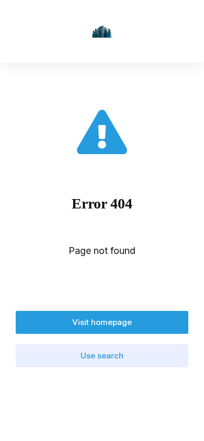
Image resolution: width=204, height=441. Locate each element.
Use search (102, 356)
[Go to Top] (183, 420)
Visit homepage (102, 322)
